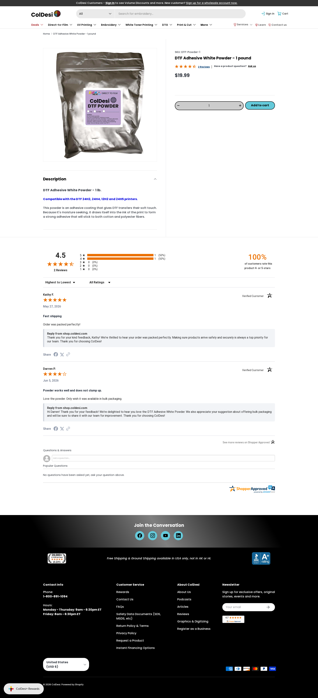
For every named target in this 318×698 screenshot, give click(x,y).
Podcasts (184, 599)
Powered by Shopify (72, 684)
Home (46, 33)
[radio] (159, 255)
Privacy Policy (126, 633)
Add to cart (260, 105)
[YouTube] (165, 535)
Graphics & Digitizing (192, 621)
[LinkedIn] (178, 535)
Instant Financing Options (135, 648)
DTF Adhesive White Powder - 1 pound (74, 33)
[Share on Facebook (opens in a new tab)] (56, 355)
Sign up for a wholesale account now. (211, 3)
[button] (283, 13)
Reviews (183, 614)
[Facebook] (139, 535)
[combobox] (161, 13)
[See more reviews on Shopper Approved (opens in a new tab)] (68, 354)
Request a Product (130, 640)
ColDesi (56, 684)
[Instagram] (152, 535)
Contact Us (124, 599)
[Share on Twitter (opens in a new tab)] (62, 354)
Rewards (122, 592)
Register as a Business (194, 629)
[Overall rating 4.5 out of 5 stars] (185, 67)
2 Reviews (204, 66)
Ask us (252, 66)
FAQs (120, 607)
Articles (182, 607)
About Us (184, 592)
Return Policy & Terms (132, 626)
